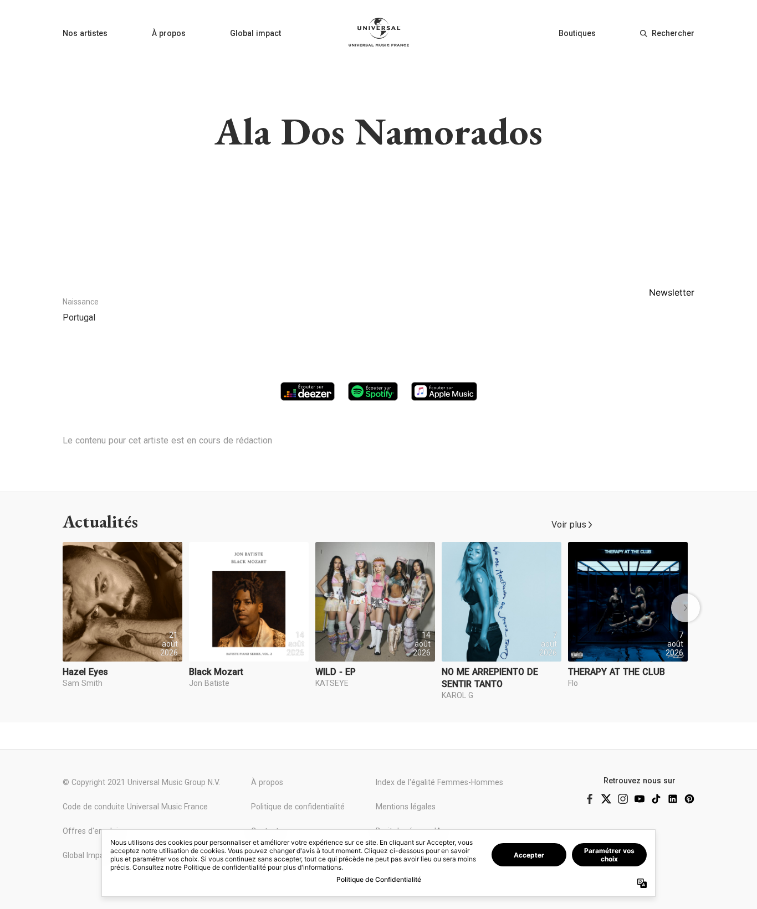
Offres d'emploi (90, 831)
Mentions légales (406, 806)
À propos (169, 33)
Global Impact (87, 855)
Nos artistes (85, 33)
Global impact (255, 33)
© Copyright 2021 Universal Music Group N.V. (141, 782)
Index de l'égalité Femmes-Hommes (439, 782)
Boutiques (577, 33)
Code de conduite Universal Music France (135, 806)
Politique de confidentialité (298, 806)
